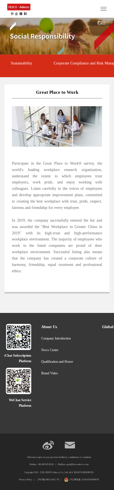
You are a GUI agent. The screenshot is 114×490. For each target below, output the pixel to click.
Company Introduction (56, 338)
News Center (49, 350)
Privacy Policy (25, 479)
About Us (49, 327)
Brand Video (49, 373)
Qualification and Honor (57, 362)
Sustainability (21, 63)
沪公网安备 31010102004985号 (84, 479)
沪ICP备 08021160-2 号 (48, 479)
